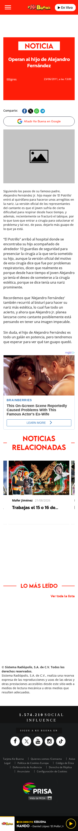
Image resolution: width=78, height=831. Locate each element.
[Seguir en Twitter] (27, 741)
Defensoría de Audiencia (27, 767)
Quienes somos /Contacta (46, 759)
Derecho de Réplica (60, 767)
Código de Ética (65, 763)
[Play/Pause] (71, 824)
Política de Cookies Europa (33, 763)
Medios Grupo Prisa (39, 798)
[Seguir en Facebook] (16, 741)
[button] (39, 816)
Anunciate (23, 771)
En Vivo (66, 7)
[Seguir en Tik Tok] (62, 741)
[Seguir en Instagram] (50, 741)
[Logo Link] (39, 7)
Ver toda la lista (63, 595)
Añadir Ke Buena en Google (42, 121)
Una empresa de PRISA (39, 788)
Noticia (39, 45)
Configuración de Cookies (52, 771)
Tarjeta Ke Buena (13, 759)
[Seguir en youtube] (39, 741)
